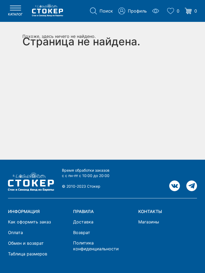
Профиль (137, 11)
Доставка (83, 221)
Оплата (15, 232)
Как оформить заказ (29, 221)
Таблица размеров (27, 253)
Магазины (148, 221)
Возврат (81, 232)
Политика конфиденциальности (96, 245)
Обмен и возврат (26, 243)
